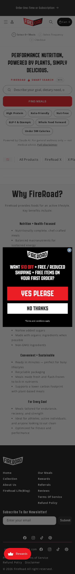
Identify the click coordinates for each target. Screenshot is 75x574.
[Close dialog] (69, 250)
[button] (37, 293)
